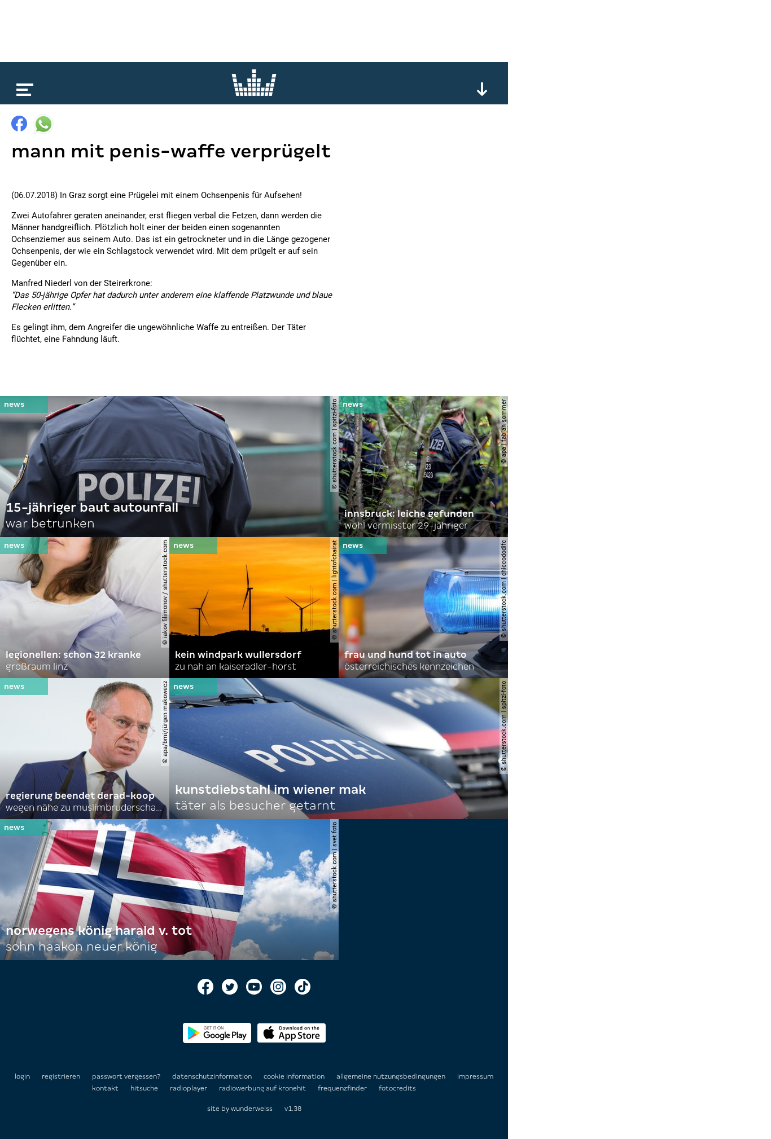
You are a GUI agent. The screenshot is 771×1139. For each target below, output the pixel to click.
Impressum (475, 1076)
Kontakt (106, 1088)
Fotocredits (397, 1088)
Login (22, 1076)
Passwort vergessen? (126, 1076)
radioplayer (189, 1088)
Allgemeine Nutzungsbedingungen (391, 1076)
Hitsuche (145, 1088)
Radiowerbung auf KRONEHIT (263, 1088)
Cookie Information (295, 1076)
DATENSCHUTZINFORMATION (212, 1076)
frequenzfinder (343, 1088)
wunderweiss (252, 1108)
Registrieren (61, 1076)
